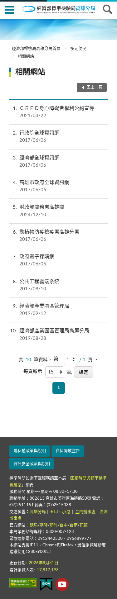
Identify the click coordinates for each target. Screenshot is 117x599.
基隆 (44, 525)
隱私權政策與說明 (29, 451)
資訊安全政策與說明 (31, 464)
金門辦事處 (85, 512)
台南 (74, 525)
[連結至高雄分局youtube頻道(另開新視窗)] (62, 584)
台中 (64, 525)
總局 (34, 525)
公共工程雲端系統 (36, 285)
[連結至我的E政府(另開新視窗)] (46, 584)
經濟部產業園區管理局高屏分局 (49, 334)
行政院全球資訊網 (36, 137)
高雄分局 (38, 512)
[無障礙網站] (23, 582)
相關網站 (26, 57)
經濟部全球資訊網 (36, 161)
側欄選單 (9, 9)
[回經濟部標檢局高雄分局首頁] (62, 9)
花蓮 (84, 525)
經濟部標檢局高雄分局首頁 (36, 49)
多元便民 (78, 49)
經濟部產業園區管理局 (41, 310)
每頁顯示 (32, 371)
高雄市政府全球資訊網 (41, 186)
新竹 (54, 525)
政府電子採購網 (33, 260)
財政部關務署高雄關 (38, 211)
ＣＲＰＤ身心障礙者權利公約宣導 (53, 112)
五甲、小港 (60, 512)
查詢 (107, 9)
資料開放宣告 (68, 451)
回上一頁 (94, 87)
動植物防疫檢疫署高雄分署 (46, 236)
